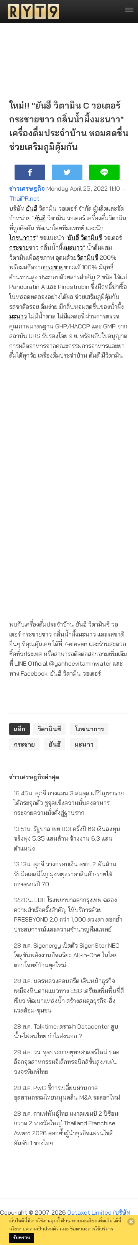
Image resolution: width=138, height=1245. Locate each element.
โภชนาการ (22, 237)
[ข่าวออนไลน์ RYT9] (31, 11)
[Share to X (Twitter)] (67, 172)
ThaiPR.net (24, 198)
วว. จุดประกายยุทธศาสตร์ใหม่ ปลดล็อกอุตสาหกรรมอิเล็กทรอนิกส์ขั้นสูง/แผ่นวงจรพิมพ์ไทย (67, 1061)
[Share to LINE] (104, 172)
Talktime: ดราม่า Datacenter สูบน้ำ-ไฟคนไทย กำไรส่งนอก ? (66, 1031)
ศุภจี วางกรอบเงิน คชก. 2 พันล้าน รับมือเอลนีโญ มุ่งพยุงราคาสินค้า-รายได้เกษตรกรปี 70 (65, 873)
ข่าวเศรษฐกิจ (27, 188)
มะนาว (74, 247)
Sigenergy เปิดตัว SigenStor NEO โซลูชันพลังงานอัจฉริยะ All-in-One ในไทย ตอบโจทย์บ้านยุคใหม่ (67, 955)
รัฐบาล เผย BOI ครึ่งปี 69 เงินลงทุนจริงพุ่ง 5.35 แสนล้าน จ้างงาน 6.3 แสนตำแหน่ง (67, 838)
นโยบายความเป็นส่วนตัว (34, 1228)
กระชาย (19, 247)
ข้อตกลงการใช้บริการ (91, 1228)
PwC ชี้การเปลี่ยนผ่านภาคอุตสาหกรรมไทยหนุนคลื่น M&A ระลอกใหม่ (67, 1093)
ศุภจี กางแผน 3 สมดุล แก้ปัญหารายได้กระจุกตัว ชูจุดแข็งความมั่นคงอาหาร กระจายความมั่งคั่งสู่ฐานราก (69, 802)
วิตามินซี (91, 237)
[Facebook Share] (30, 172)
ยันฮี (31, 208)
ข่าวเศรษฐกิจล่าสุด (34, 777)
